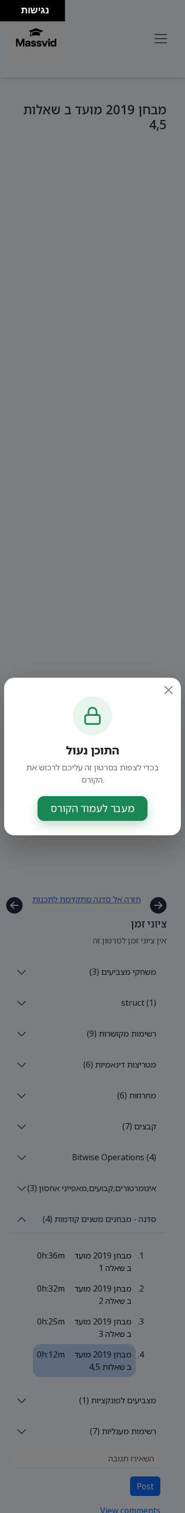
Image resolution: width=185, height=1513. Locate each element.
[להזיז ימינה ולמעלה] (13, 8)
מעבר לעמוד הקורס (92, 808)
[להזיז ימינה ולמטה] (13, 13)
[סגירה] (168, 690)
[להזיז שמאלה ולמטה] (8, 13)
